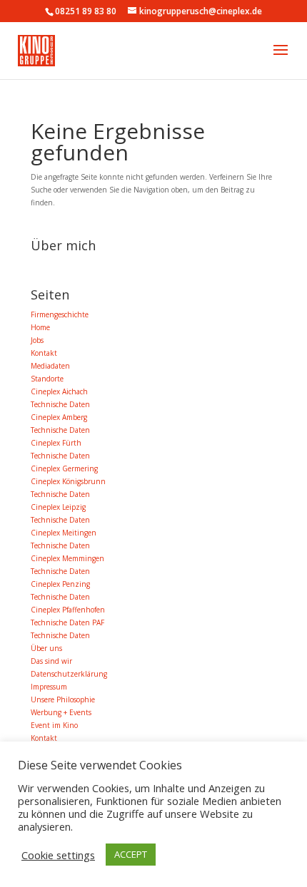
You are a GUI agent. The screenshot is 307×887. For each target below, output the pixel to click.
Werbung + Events (61, 712)
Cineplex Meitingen (63, 533)
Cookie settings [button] (58, 854)
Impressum (49, 687)
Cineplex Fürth (56, 443)
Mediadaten (50, 366)
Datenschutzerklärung (69, 674)
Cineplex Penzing (60, 584)
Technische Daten (60, 404)
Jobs (37, 340)
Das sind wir (51, 661)
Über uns (46, 648)
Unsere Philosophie (63, 699)
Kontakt (44, 353)
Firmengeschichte (60, 314)
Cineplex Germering (64, 468)
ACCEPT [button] (130, 854)
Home (40, 327)
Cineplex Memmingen (67, 558)
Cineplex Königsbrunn (68, 481)
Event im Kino (54, 725)
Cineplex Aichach (59, 391)
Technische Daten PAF (67, 622)
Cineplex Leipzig (58, 507)
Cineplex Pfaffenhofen (68, 610)
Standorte (47, 379)
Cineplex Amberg (59, 417)
